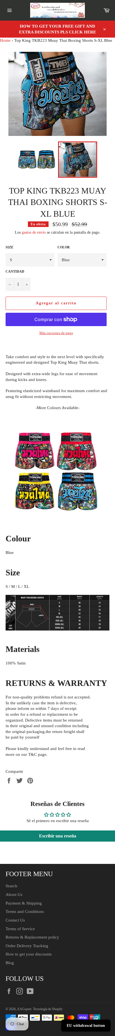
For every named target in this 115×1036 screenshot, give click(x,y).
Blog (10, 963)
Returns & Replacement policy (32, 937)
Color (64, 247)
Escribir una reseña (57, 836)
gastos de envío (34, 232)
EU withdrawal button (86, 1025)
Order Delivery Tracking (27, 946)
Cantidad (15, 271)
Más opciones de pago (56, 333)
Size (9, 247)
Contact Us (15, 920)
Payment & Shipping (24, 903)
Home (5, 40)
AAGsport (24, 1009)
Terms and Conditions (25, 911)
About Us (14, 894)
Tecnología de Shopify (48, 1009)
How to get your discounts (29, 954)
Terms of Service (20, 929)
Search (11, 886)
